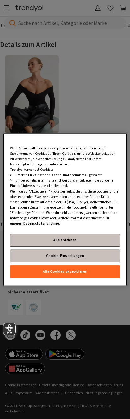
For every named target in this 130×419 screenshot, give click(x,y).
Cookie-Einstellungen (65, 256)
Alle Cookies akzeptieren (65, 271)
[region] (65, 209)
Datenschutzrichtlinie (41, 223)
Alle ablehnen (64, 240)
